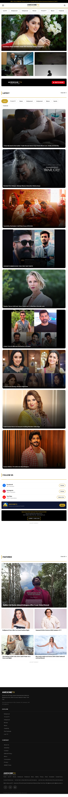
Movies (6, 722)
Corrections (7, 759)
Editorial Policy (8, 753)
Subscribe (61, 497)
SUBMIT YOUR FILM (34, 518)
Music (52, 10)
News (21, 101)
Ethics (5, 756)
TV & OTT (43, 10)
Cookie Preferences (8, 780)
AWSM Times (7, 765)
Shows (34, 10)
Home (5, 776)
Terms (46, 776)
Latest (4, 101)
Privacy (6, 762)
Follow (62, 485)
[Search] (65, 5)
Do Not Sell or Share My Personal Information (26, 780)
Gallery (37, 776)
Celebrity (6, 728)
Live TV (6, 734)
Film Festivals (7, 731)
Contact (6, 750)
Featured (61, 10)
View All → (64, 92)
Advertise (6, 747)
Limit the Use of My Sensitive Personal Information (50, 780)
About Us (6, 745)
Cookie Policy (59, 776)
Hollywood (25, 10)
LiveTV (5, 10)
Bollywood (14, 10)
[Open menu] (3, 5)
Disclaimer (51, 776)
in (10, 787)
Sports (55, 101)
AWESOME (33, 5)
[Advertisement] (34, 536)
